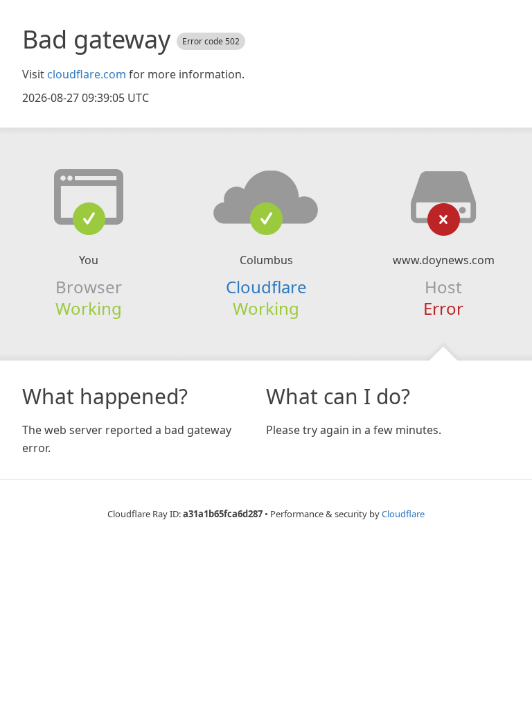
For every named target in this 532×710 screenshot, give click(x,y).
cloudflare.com (86, 74)
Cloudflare (266, 286)
